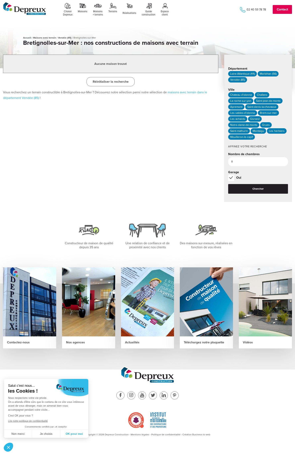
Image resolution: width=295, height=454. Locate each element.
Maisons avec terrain (44, 37)
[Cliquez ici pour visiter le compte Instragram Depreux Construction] (131, 396)
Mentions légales (140, 434)
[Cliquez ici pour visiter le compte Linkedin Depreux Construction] (163, 396)
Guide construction (148, 13)
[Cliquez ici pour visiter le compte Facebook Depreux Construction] (120, 396)
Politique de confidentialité (165, 434)
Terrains (112, 11)
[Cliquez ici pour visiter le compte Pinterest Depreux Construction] (174, 396)
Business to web (201, 434)
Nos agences (75, 342)
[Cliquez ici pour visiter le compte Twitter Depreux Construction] (153, 396)
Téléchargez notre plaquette (204, 342)
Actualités (132, 342)
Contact (282, 9)
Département (237, 69)
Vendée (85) (64, 37)
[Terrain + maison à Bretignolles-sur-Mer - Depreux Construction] (24, 14)
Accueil (27, 37)
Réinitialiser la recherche (111, 82)
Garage (233, 172)
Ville (231, 90)
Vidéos (248, 342)
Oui (238, 178)
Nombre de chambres (244, 154)
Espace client (165, 13)
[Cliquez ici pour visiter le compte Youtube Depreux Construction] (142, 396)
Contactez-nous (18, 342)
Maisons (82, 11)
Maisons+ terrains (98, 13)
